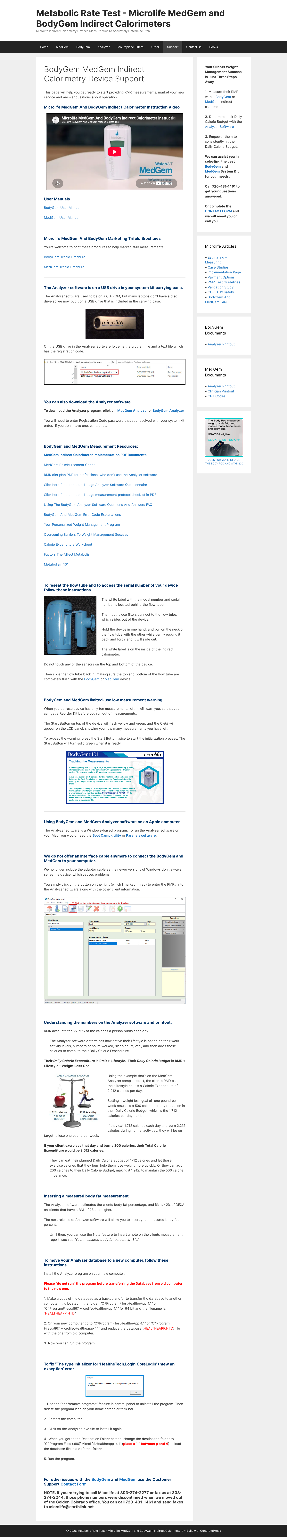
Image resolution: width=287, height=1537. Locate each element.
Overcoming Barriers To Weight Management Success (86, 534)
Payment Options (221, 277)
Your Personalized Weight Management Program (82, 525)
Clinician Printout (221, 391)
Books (213, 47)
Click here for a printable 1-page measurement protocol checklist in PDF (100, 495)
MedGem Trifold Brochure (64, 267)
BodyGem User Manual (62, 208)
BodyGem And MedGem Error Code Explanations (82, 515)
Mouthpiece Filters (131, 47)
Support (172, 47)
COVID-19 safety (221, 292)
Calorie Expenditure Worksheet (68, 544)
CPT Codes (217, 396)
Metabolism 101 (56, 564)
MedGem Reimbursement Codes (69, 465)
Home (44, 47)
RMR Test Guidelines (224, 282)
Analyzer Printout (221, 344)
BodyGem (83, 47)
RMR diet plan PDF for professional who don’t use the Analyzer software (100, 475)
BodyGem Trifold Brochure (64, 257)
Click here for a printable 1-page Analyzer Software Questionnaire (95, 485)
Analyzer (104, 47)
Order (155, 47)
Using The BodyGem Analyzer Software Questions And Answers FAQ (98, 505)
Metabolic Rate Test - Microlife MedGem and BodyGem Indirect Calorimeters (130, 18)
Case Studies (218, 267)
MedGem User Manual (61, 218)
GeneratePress (210, 1531)
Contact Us (193, 47)
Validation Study (221, 287)
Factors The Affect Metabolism (68, 554)
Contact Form (73, 1484)
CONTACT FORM (218, 211)
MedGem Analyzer (132, 411)
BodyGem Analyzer (168, 411)
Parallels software (141, 835)
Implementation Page (224, 272)
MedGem (62, 47)
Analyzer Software (219, 127)
